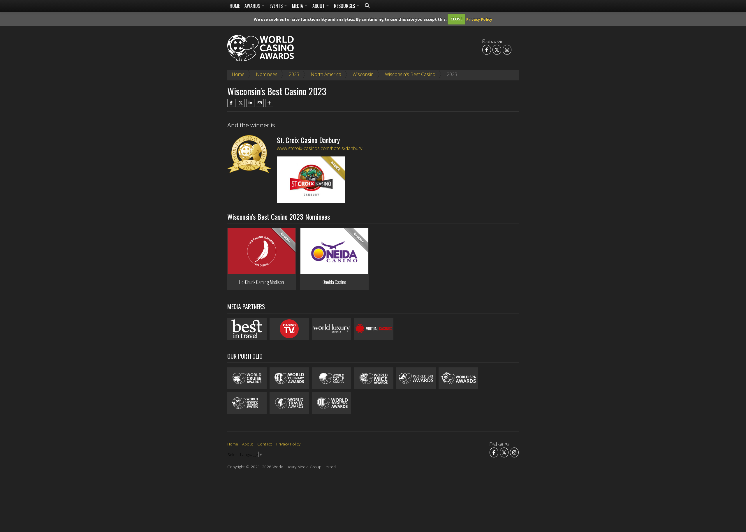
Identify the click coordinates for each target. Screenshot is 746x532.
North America (326, 74)
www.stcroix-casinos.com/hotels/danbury (319, 148)
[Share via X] (241, 103)
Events (277, 5)
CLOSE (456, 19)
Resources (345, 5)
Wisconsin (363, 74)
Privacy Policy (479, 19)
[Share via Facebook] (231, 103)
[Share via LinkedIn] (250, 103)
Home (235, 5)
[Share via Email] (260, 103)
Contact (264, 444)
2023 (294, 74)
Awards (252, 5)
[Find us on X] (496, 49)
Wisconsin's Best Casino (410, 74)
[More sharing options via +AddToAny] (269, 103)
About (319, 5)
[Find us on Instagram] (507, 49)
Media (298, 5)
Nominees (266, 74)
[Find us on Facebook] (486, 49)
